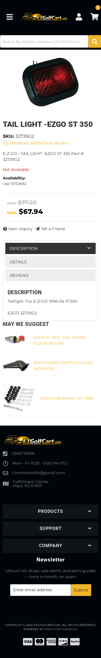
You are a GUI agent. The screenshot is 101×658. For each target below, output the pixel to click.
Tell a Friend (53, 228)
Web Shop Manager (61, 629)
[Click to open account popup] (78, 17)
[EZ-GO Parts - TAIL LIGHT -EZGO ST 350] (50, 82)
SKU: (8, 136)
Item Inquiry (20, 228)
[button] (50, 41)
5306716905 (23, 453)
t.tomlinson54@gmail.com (38, 473)
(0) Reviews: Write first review (36, 143)
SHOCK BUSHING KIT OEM (67, 398)
